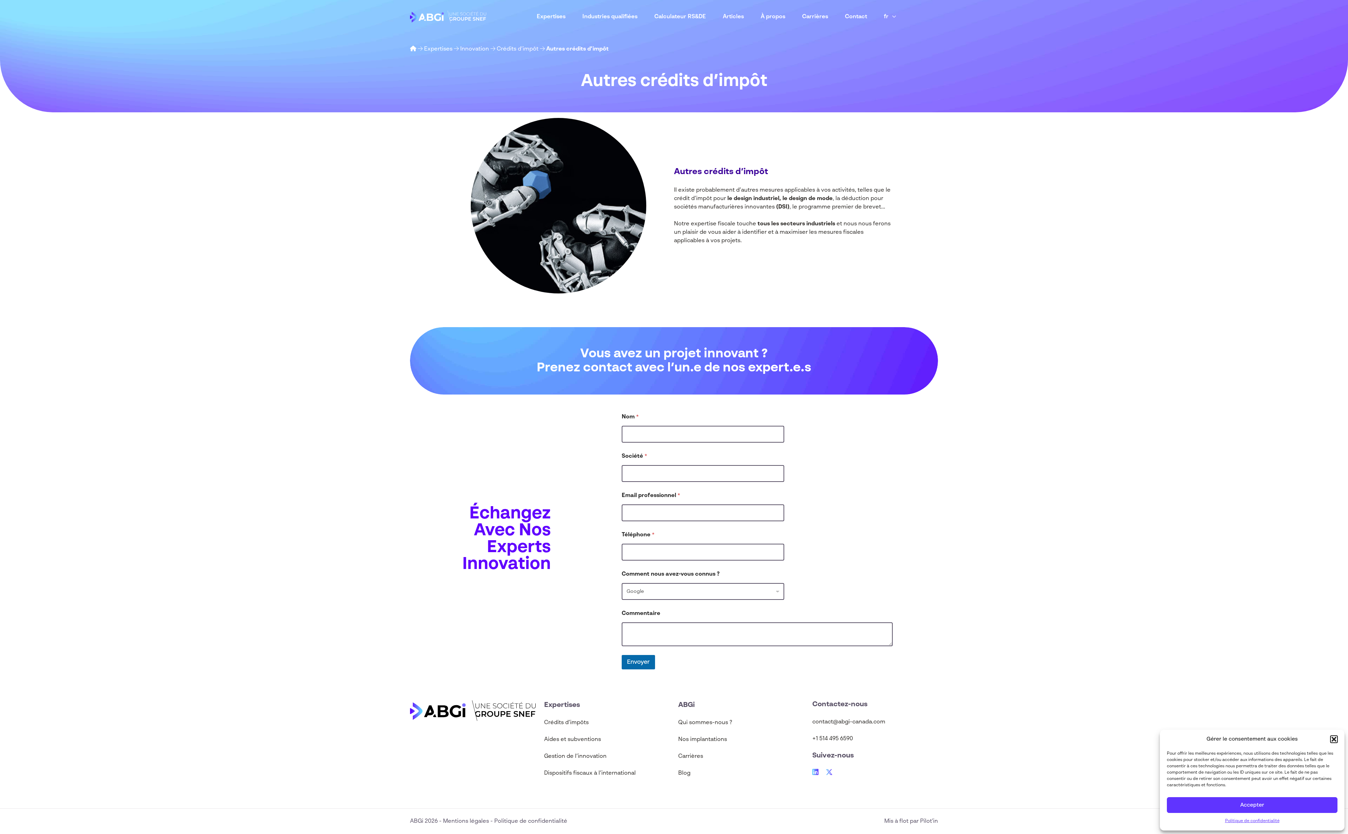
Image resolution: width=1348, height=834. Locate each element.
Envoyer (638, 662)
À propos (773, 17)
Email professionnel (651, 495)
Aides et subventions (572, 739)
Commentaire (641, 613)
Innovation (474, 49)
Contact (856, 17)
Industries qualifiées (609, 17)
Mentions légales (466, 821)
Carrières (815, 17)
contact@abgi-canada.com (848, 722)
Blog (684, 773)
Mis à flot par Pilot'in (911, 821)
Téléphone (638, 535)
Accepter (1252, 805)
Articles (733, 17)
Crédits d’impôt (517, 49)
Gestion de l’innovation (575, 756)
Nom (630, 417)
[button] (1333, 739)
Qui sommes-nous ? (705, 723)
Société (634, 456)
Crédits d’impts (566, 723)
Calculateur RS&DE (680, 17)
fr (886, 17)
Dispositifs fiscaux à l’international (590, 773)
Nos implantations (702, 739)
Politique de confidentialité (1252, 821)
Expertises (551, 17)
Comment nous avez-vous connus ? (671, 574)
